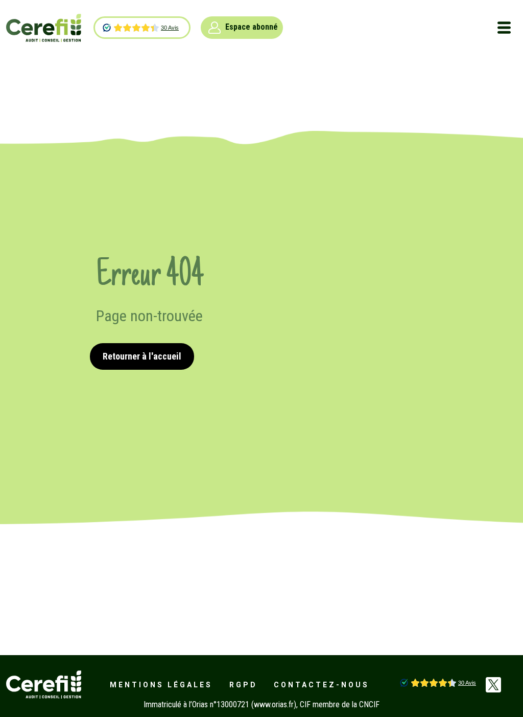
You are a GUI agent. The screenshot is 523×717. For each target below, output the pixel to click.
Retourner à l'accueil (142, 356)
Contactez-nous (321, 685)
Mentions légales (161, 685)
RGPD (243, 685)
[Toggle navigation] (504, 27)
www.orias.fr (274, 704)
